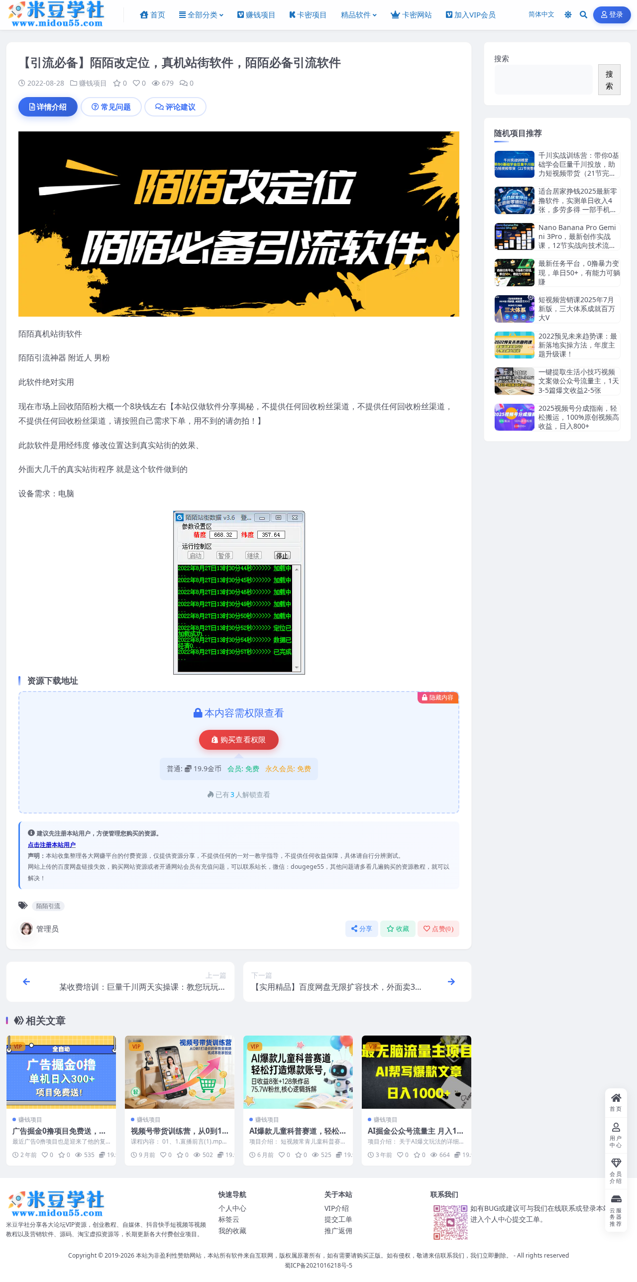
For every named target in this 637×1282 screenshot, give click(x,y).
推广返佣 (338, 1230)
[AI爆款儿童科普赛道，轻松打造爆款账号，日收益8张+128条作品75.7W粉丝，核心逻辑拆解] (298, 1072)
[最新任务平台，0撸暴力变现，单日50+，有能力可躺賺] (514, 272)
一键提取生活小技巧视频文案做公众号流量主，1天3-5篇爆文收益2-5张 (578, 380)
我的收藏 (232, 1230)
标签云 (228, 1219)
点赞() (442, 928)
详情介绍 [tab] (52, 107)
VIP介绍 (336, 1208)
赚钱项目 (93, 83)
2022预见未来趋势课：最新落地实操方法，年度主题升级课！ (577, 344)
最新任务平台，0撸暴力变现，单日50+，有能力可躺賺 (579, 272)
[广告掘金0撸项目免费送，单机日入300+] (61, 1072)
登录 (616, 14)
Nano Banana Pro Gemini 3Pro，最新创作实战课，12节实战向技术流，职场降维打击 (577, 241)
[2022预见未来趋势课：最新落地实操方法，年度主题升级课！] (514, 345)
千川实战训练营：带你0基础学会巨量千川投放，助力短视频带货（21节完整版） (578, 168)
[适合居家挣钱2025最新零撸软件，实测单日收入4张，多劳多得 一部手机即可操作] (514, 200)
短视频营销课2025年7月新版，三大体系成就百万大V (576, 308)
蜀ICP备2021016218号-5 (318, 1265)
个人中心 (232, 1208)
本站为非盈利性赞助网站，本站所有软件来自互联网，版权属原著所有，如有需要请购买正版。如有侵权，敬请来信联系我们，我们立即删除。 (324, 1255)
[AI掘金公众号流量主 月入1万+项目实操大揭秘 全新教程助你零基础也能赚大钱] (416, 1072)
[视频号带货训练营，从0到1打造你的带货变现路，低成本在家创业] (179, 1072)
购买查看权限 (243, 740)
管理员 (47, 928)
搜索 (501, 58)
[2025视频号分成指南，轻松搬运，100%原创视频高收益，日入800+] (514, 417)
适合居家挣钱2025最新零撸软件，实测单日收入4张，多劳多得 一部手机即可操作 (577, 204)
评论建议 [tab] (181, 107)
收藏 (403, 928)
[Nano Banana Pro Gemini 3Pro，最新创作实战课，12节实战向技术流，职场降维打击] (514, 236)
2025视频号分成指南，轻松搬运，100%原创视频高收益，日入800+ (578, 417)
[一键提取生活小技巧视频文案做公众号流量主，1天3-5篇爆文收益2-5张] (514, 381)
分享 (366, 928)
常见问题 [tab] (116, 107)
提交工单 (338, 1219)
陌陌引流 (48, 906)
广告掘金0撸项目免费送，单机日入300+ (59, 1136)
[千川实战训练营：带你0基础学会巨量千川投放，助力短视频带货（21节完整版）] (514, 164)
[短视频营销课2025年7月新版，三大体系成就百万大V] (514, 309)
